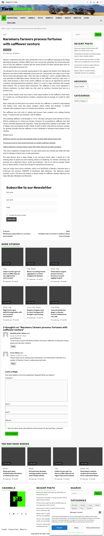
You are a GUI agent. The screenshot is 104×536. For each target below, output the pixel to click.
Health (68, 18)
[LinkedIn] (25, 513)
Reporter (17, 53)
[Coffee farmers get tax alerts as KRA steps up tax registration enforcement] (65, 456)
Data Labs (11, 23)
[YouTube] (13, 513)
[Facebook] (9, 513)
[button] (100, 512)
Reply (13, 346)
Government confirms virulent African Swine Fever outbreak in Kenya (89, 473)
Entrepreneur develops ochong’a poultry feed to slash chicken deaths (38, 473)
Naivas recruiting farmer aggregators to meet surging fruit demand (36, 274)
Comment (9, 378)
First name (9, 192)
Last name (9, 200)
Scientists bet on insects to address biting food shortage (54, 233)
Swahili (89, 508)
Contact (4, 529)
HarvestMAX (12, 18)
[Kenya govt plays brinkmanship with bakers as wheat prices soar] (13, 456)
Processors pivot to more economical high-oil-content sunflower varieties (29, 143)
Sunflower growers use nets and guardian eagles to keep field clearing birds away (32, 139)
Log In (86, 18)
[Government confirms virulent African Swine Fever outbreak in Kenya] (91, 456)
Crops (22, 18)
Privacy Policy (71, 532)
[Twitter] (21, 513)
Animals (31, 18)
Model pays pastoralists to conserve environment (16, 233)
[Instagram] (17, 513)
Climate (59, 18)
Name (7, 404)
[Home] (4, 18)
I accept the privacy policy (17, 215)
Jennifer (15, 281)
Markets (49, 18)
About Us (77, 18)
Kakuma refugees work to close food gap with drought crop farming (35, 312)
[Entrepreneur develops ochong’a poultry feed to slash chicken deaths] (39, 456)
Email (8, 207)
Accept (59, 528)
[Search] (101, 21)
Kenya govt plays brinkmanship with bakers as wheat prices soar (12, 473)
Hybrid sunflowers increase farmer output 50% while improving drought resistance (32, 147)
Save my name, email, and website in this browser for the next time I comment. (35, 428)
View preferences (93, 528)
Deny (76, 528)
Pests (40, 18)
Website (8, 420)
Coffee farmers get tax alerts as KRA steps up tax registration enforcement (64, 473)
